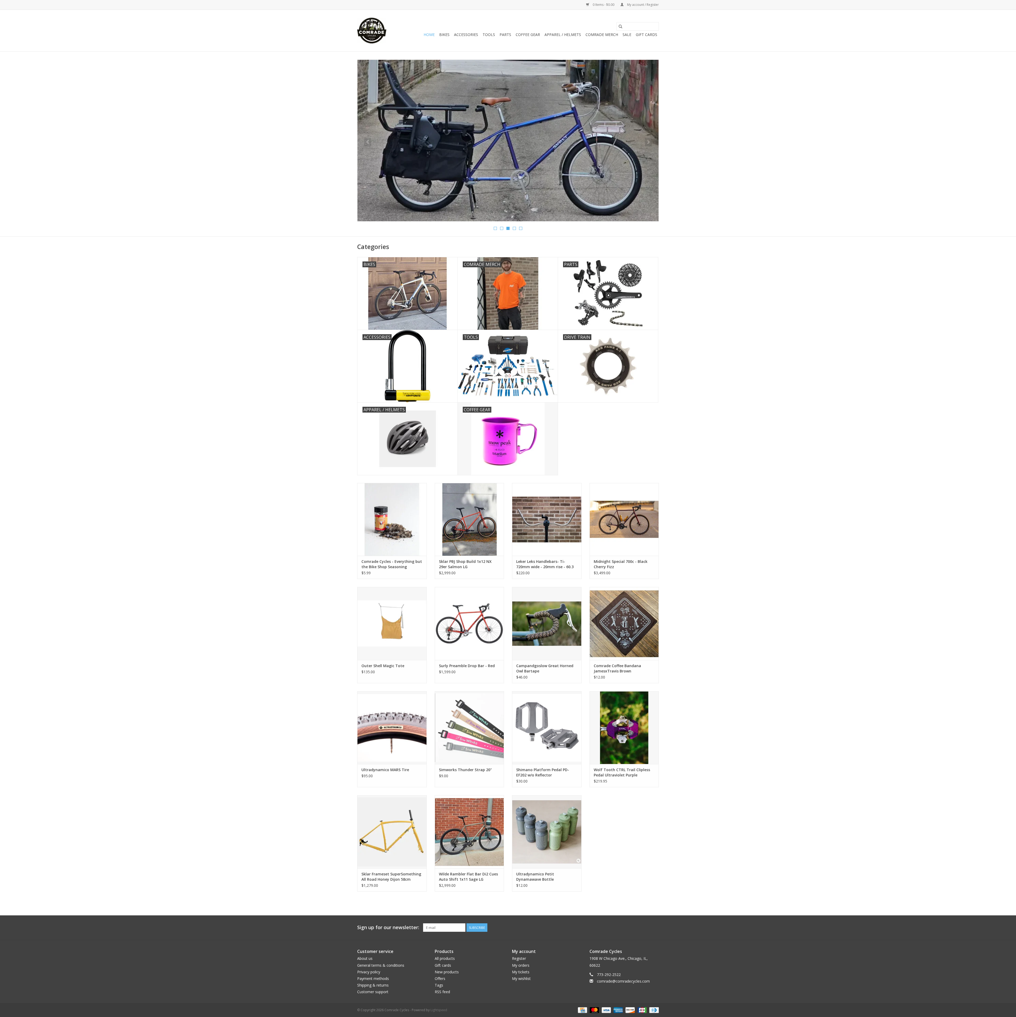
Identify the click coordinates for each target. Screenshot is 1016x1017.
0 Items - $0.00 (603, 4)
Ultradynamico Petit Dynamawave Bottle (535, 876)
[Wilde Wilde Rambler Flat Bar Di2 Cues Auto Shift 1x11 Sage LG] (469, 831)
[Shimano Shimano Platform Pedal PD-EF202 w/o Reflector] (547, 727)
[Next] (648, 142)
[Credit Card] (582, 1009)
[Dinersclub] (653, 1009)
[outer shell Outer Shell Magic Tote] (392, 623)
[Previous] (367, 142)
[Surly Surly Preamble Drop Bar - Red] (469, 623)
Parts (505, 34)
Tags (439, 985)
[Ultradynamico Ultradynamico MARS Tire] (392, 727)
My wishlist (521, 978)
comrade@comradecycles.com (623, 981)
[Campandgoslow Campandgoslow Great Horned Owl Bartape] (547, 623)
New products (447, 971)
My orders (520, 965)
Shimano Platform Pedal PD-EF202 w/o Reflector (542, 772)
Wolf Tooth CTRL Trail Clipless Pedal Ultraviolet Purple (622, 772)
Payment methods (373, 978)
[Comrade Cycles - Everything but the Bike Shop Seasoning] (392, 519)
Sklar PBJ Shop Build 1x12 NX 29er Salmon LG (465, 564)
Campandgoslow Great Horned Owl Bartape (544, 668)
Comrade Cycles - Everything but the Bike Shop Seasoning (391, 564)
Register (519, 958)
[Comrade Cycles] (371, 30)
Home (429, 34)
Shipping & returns (373, 985)
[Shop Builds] (508, 127)
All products (445, 958)
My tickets (520, 971)
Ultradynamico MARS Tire (385, 769)
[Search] (620, 26)
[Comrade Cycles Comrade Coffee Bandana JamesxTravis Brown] (624, 623)
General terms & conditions (380, 965)
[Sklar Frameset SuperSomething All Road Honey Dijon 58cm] (392, 831)
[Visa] (606, 1009)
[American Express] (618, 1009)
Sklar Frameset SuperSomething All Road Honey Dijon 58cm (391, 876)
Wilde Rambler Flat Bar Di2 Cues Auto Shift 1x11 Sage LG (468, 876)
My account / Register (642, 4)
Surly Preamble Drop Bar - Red (467, 665)
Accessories (466, 34)
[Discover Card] (630, 1009)
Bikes (444, 34)
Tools (489, 34)
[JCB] (641, 1009)
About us (365, 958)
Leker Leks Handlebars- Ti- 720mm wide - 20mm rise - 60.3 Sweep (545, 564)
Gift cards (646, 34)
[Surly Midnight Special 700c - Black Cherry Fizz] (624, 519)
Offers (440, 978)
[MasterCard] (594, 1009)
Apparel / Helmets (563, 34)
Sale (627, 34)
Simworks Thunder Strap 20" (465, 769)
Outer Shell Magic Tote (382, 665)
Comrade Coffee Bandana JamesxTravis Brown (617, 668)
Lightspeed (438, 1010)
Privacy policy (368, 971)
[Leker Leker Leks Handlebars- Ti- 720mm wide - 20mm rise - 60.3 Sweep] (547, 519)
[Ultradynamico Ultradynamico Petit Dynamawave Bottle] (547, 831)
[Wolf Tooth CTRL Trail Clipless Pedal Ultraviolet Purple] (624, 727)
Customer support (372, 991)
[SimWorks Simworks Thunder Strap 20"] (469, 727)
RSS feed (442, 991)
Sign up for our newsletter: (388, 927)
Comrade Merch (602, 34)
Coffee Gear (528, 34)
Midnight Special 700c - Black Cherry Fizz (620, 564)
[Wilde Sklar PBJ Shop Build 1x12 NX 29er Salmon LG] (469, 519)
